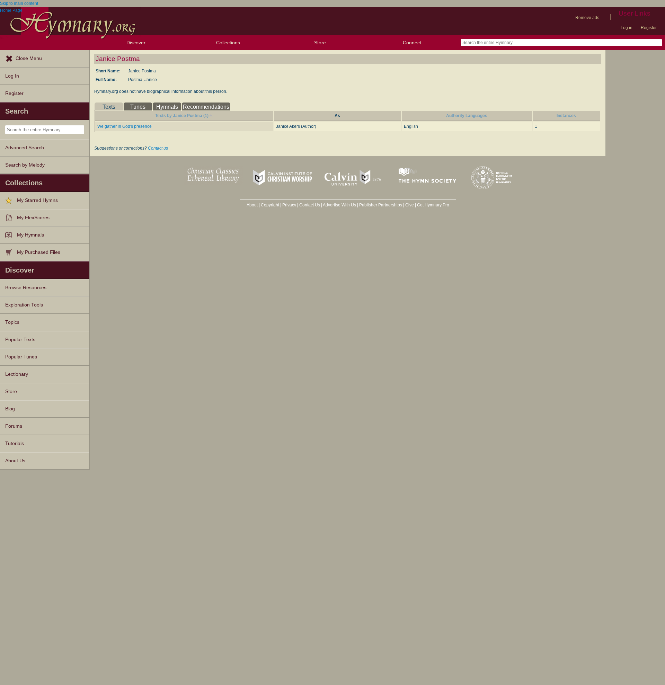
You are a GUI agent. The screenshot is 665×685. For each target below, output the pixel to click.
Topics (12, 322)
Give (409, 205)
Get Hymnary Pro (433, 205)
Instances (566, 115)
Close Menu (29, 58)
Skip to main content (19, 3)
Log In (12, 76)
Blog (10, 408)
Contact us (158, 148)
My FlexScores (33, 217)
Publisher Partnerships (380, 205)
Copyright (270, 205)
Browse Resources (25, 287)
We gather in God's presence (124, 126)
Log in (626, 27)
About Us (15, 460)
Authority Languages (466, 115)
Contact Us (309, 205)
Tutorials (14, 443)
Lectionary (16, 374)
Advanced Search (24, 147)
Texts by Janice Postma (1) (182, 115)
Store (320, 42)
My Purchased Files (38, 252)
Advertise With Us (339, 205)
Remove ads (587, 17)
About (252, 205)
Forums (13, 426)
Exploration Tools (24, 305)
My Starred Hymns (37, 200)
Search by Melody (25, 165)
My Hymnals (30, 235)
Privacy (289, 205)
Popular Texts (20, 339)
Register (649, 27)
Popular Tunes (21, 356)
